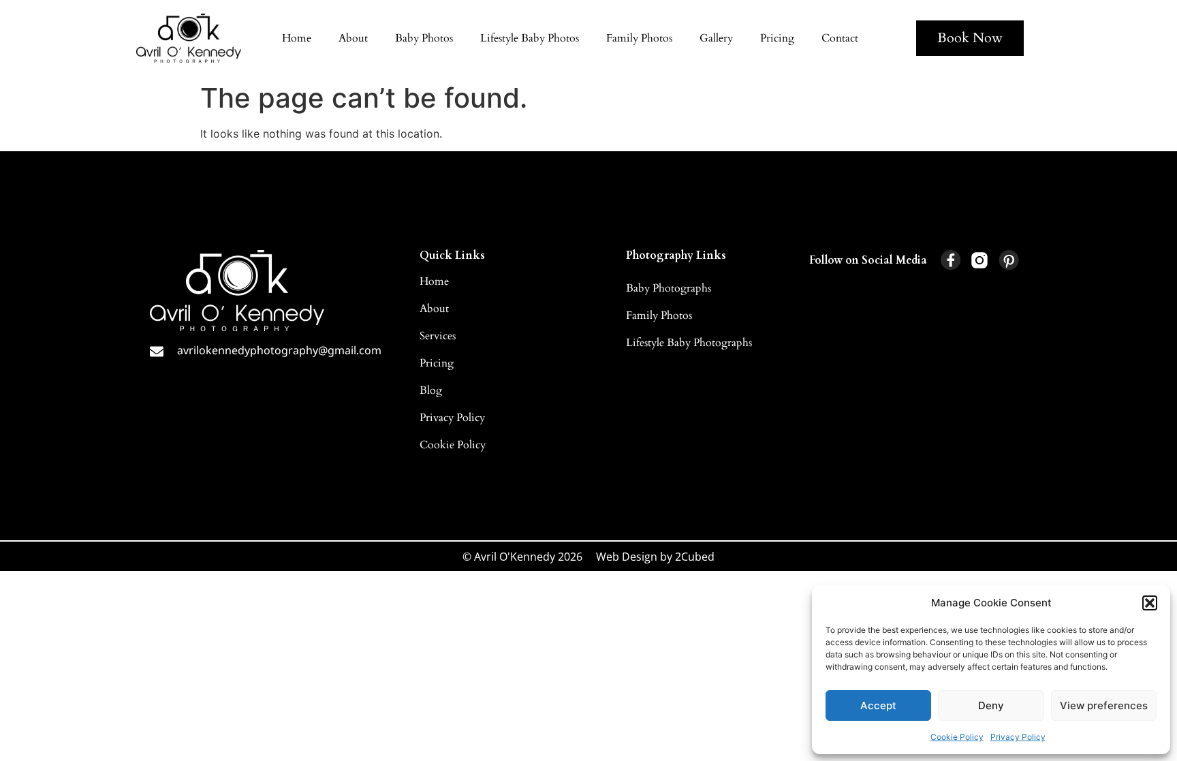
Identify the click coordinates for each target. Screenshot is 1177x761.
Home (296, 38)
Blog (431, 390)
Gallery (716, 38)
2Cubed (695, 556)
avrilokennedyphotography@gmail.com (279, 350)
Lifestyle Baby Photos (529, 38)
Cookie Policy (957, 737)
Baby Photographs (668, 288)
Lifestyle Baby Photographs (689, 342)
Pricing (777, 38)
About (353, 38)
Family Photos (639, 38)
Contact (839, 38)
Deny (991, 705)
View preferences (1104, 705)
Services (438, 336)
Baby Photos (424, 38)
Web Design (626, 556)
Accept (878, 705)
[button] (1150, 603)
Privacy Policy (1018, 737)
